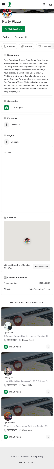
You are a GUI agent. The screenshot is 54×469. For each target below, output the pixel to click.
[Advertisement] (27, 183)
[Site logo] (9, 4)
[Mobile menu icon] (3, 4)
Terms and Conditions (20, 456)
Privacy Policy (37, 456)
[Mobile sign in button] (44, 4)
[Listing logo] (7, 13)
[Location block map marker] (27, 241)
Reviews (20, 37)
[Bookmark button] (48, 346)
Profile (6, 37)
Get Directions (41, 266)
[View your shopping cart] (51, 4)
